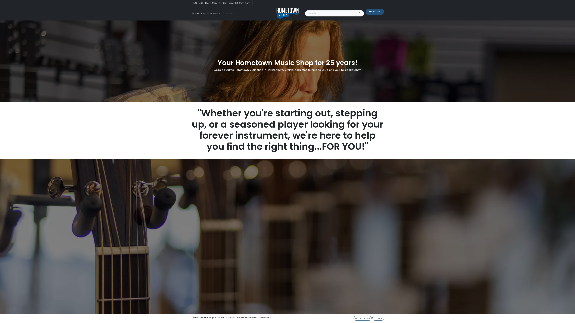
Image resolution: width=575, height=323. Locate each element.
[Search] (359, 13)
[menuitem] (195, 13)
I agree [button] (378, 318)
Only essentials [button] (362, 318)
